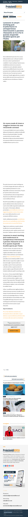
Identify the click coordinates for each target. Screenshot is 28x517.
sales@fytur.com (7, 500)
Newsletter (5, 2)
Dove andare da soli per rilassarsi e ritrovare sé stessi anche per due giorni (13, 415)
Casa (4, 396)
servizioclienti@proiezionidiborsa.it (12, 505)
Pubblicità (20, 1)
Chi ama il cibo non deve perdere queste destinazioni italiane (12, 399)
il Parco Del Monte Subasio (13, 256)
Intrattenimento (9, 15)
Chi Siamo (5, 1)
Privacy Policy (16, 512)
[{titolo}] (14, 9)
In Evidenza (6, 16)
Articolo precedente (11, 376)
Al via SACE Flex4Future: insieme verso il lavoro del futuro (14, 438)
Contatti (10, 1)
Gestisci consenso (8, 512)
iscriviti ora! (14, 330)
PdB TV (10, 2)
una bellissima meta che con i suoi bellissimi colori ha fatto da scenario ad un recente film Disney (14, 221)
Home (4, 15)
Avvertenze (14, 1)
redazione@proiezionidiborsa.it (11, 495)
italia (7, 369)
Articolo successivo (17, 379)
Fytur (21, 515)
